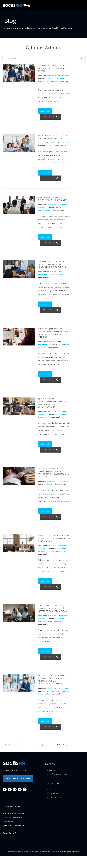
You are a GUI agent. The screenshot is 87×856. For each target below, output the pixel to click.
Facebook (10, 789)
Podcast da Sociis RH (55, 797)
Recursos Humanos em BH (41, 852)
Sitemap (11, 852)
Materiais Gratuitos (55, 793)
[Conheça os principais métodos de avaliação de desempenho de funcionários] (19, 543)
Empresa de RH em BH (23, 852)
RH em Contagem (73, 852)
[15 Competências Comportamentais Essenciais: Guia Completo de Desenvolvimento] (19, 406)
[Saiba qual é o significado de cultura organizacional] (19, 143)
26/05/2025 (51, 688)
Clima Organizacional (55, 78)
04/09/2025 (51, 204)
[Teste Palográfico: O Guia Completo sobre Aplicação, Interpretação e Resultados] (19, 613)
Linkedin (20, 789)
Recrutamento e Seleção (47, 81)
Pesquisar (82, 58)
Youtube (15, 789)
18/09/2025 (51, 75)
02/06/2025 (51, 615)
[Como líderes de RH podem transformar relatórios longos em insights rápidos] (19, 269)
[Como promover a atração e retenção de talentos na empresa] (19, 73)
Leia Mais (45, 111)
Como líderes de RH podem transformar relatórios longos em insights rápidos (52, 264)
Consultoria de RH (57, 551)
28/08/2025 (51, 271)
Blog (49, 789)
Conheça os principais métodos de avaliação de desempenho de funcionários (54, 538)
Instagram (25, 789)
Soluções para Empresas (57, 774)
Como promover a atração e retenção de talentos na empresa (52, 68)
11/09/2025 (51, 143)
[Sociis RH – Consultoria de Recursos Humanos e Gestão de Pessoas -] (17, 5)
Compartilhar (49, 117)
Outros (49, 146)
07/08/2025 (51, 411)
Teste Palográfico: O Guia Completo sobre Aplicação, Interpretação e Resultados (52, 608)
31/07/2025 (51, 481)
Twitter (5, 789)
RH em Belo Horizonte (58, 852)
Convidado (42, 274)
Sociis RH (65, 75)
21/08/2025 (51, 341)
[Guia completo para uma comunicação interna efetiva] (19, 205)
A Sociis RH (51, 770)
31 (42, 745)
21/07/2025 (51, 545)
